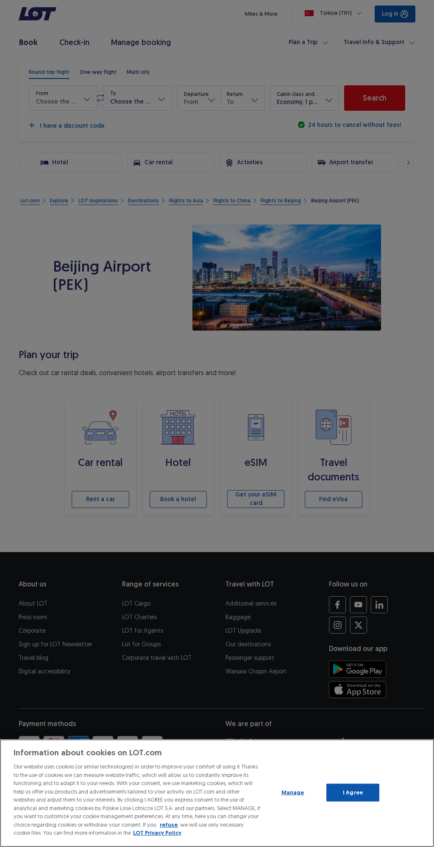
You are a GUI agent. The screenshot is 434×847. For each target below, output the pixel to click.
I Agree (353, 792)
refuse (169, 825)
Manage (292, 792)
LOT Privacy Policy (157, 833)
